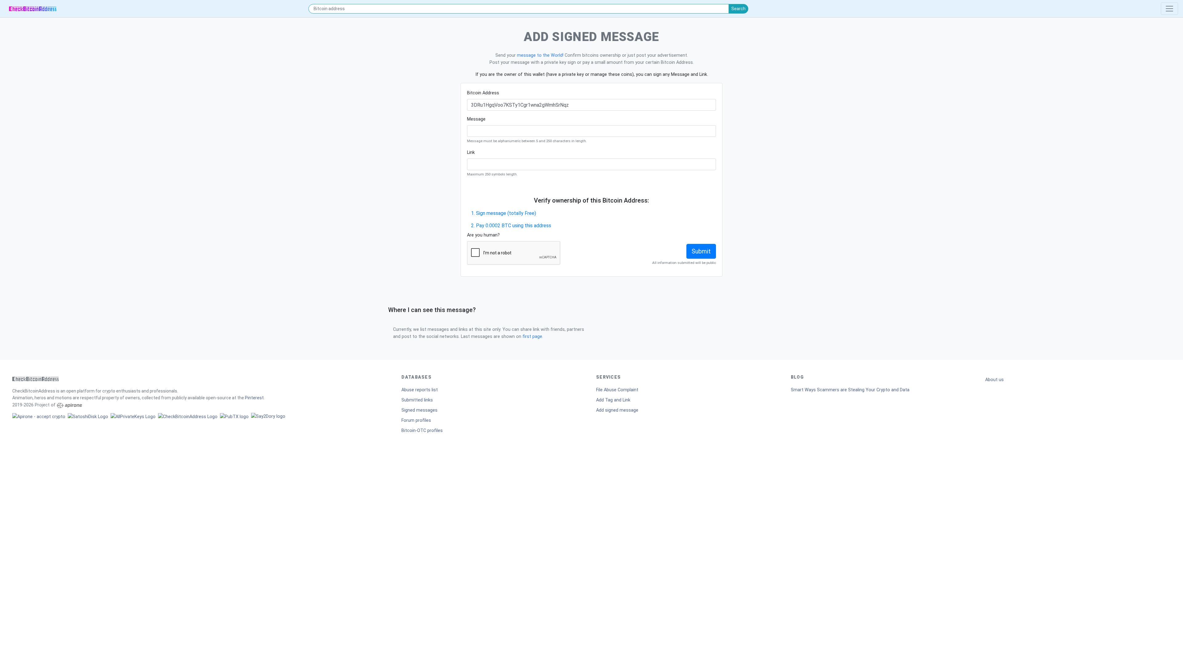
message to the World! (540, 55)
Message (476, 119)
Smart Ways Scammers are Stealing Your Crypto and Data (850, 390)
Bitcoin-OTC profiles (422, 430)
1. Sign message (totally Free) (503, 213)
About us (994, 379)
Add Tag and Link (613, 400)
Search (738, 8)
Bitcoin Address (483, 93)
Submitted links (417, 400)
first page (532, 336)
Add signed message (617, 410)
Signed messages (419, 410)
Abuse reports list (419, 390)
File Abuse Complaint (617, 390)
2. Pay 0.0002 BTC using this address (511, 225)
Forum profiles (416, 420)
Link (471, 152)
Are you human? (483, 235)
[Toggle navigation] (1169, 8)
